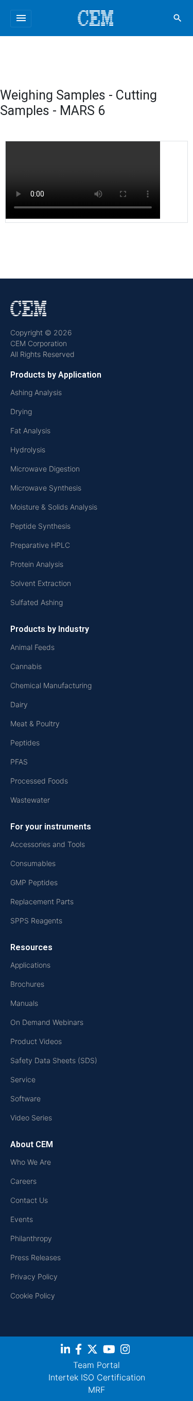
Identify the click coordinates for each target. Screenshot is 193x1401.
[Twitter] (93, 1351)
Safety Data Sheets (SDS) (53, 1060)
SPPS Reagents (36, 920)
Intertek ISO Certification (96, 1377)
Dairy (19, 704)
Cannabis (26, 666)
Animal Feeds (32, 647)
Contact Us (29, 1200)
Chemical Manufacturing (51, 685)
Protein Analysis (36, 564)
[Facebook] (79, 1351)
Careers (23, 1181)
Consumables (33, 863)
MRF (96, 1389)
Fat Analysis (30, 430)
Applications (30, 964)
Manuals (24, 1003)
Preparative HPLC (40, 545)
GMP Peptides (34, 882)
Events (21, 1219)
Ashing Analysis (36, 392)
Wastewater (30, 799)
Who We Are (30, 1162)
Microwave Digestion (45, 468)
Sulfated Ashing (36, 602)
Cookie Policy (32, 1295)
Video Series (31, 1117)
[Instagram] (126, 1351)
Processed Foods (39, 780)
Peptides (25, 742)
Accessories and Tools (47, 844)
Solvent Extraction (40, 583)
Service (23, 1079)
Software (25, 1098)
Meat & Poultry (35, 723)
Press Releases (35, 1257)
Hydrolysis (27, 449)
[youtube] (110, 1351)
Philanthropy (31, 1238)
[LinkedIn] (67, 1351)
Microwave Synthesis (45, 487)
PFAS (19, 761)
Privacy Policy (34, 1276)
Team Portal (96, 1365)
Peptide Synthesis (40, 526)
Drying (21, 411)
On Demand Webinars (46, 1022)
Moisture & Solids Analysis (53, 506)
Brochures (27, 984)
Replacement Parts (42, 901)
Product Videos (36, 1041)
